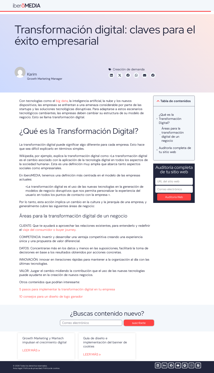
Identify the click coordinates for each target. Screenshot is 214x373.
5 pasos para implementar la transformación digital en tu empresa (67, 289)
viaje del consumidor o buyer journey (49, 230)
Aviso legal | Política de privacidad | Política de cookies (36, 368)
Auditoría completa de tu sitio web (175, 150)
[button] (111, 75)
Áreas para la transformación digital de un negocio (173, 134)
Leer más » (31, 350)
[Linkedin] (158, 365)
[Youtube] (178, 365)
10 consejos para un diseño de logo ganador (51, 296)
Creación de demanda (129, 69)
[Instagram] (191, 365)
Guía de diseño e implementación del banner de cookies (105, 342)
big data (62, 101)
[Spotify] (185, 365)
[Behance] (164, 365)
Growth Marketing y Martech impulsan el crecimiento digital (44, 340)
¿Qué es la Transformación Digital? (170, 119)
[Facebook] (171, 365)
